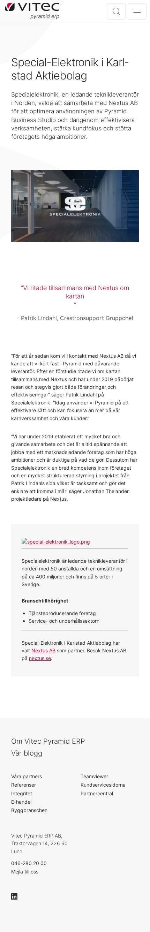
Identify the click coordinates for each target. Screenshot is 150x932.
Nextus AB (43, 650)
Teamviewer (94, 776)
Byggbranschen (29, 810)
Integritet (21, 793)
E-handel (21, 802)
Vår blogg (26, 753)
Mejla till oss (24, 871)
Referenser (23, 785)
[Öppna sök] (116, 11)
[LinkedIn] (17, 896)
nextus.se (40, 658)
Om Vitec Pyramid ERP (48, 741)
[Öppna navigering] (137, 11)
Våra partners (26, 776)
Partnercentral (97, 793)
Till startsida (33, 11)
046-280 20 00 (29, 863)
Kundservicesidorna (103, 785)
